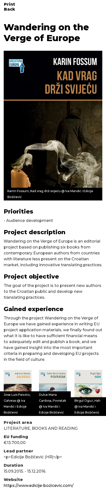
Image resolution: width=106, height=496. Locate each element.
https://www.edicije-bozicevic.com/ (38, 485)
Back (9, 9)
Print (9, 4)
